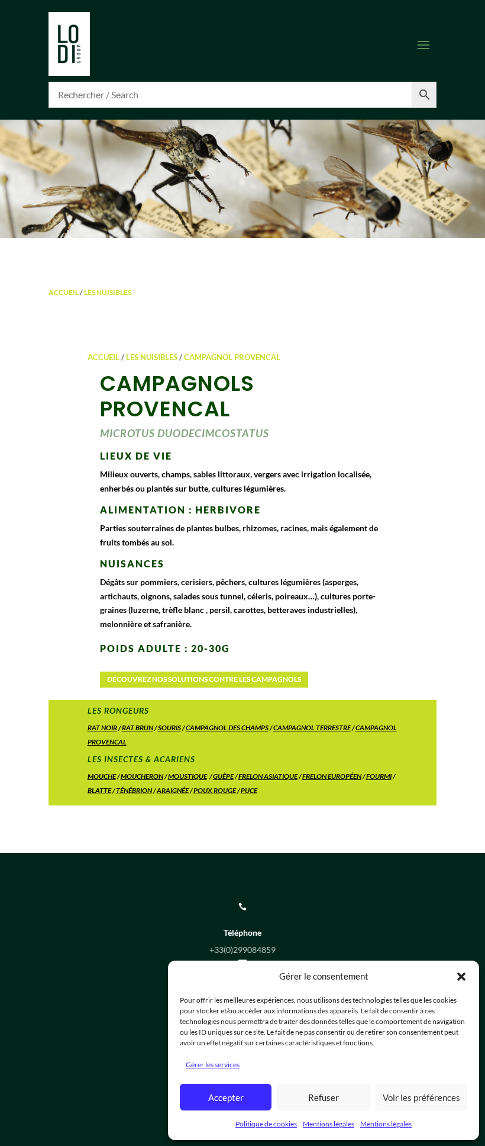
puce (249, 790)
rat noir (102, 727)
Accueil (63, 292)
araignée (173, 790)
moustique (187, 776)
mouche (102, 776)
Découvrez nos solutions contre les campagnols (204, 679)
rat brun (137, 727)
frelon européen (331, 776)
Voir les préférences (421, 1097)
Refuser (323, 1097)
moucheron (142, 776)
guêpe (223, 776)
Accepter (226, 1097)
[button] (461, 977)
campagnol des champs (227, 727)
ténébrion (134, 790)
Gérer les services (213, 1064)
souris (169, 727)
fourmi (379, 776)
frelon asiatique (268, 776)
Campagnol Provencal (232, 357)
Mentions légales (328, 1123)
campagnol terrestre (312, 727)
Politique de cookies (266, 1123)
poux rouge (214, 790)
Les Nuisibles (107, 292)
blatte (99, 790)
